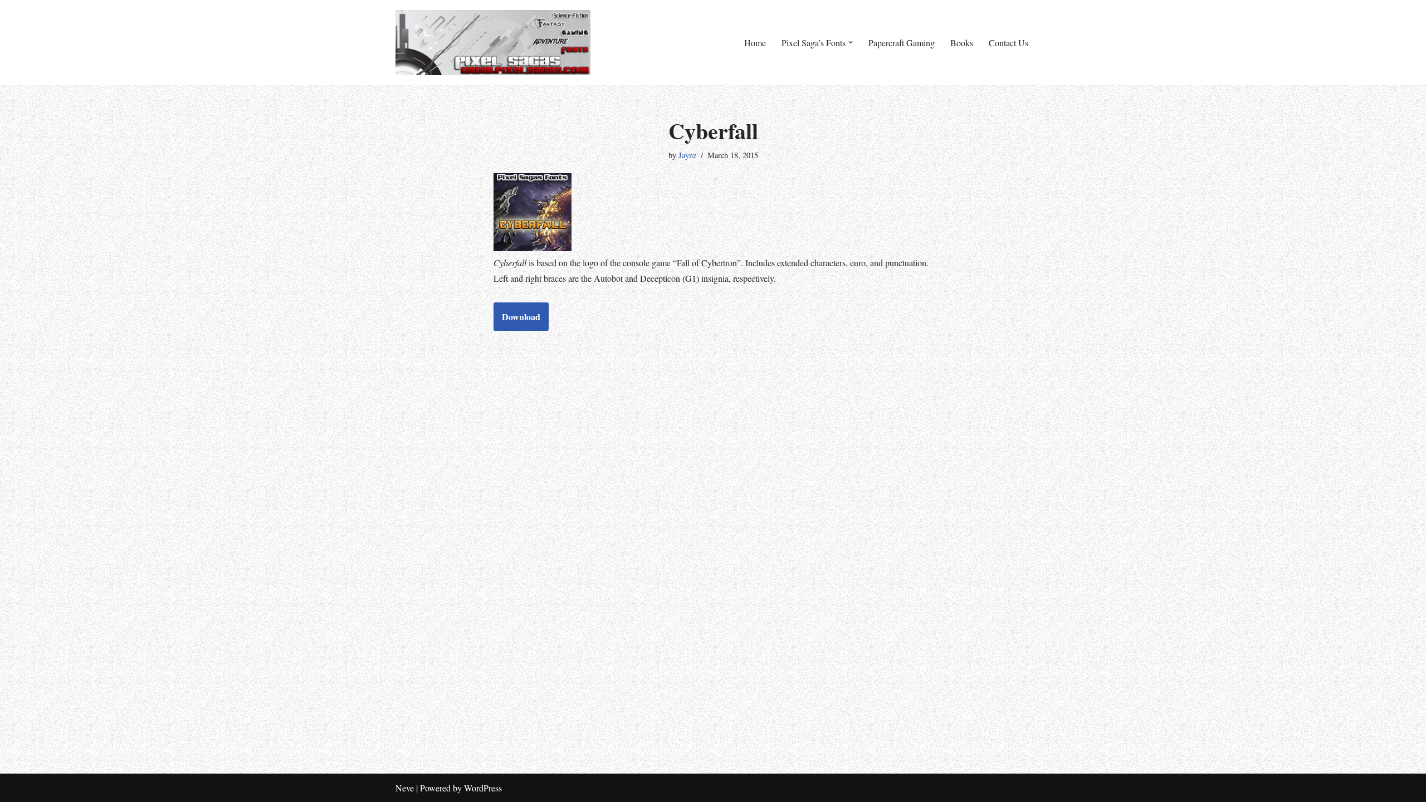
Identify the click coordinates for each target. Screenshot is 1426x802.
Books (961, 42)
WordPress (483, 788)
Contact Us (1008, 42)
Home (755, 42)
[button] (850, 42)
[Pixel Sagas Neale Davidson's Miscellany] (492, 42)
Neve (404, 788)
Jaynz (687, 155)
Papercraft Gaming (901, 42)
